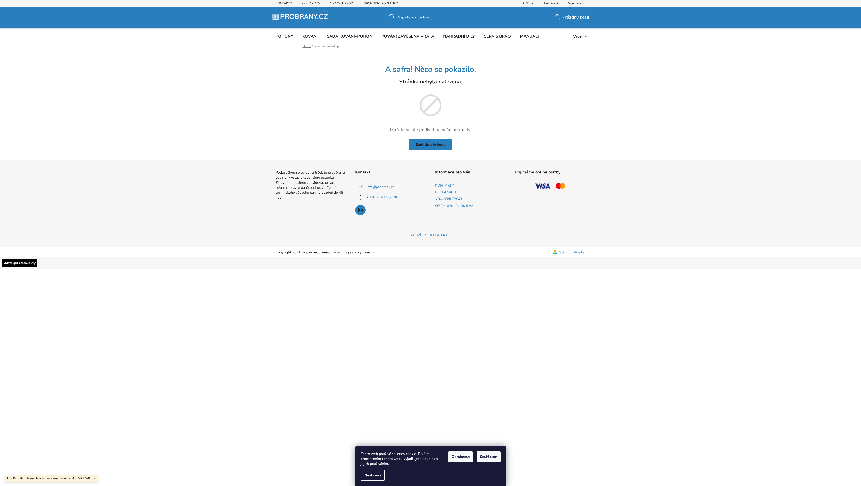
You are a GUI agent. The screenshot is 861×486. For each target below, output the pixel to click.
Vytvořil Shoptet (572, 252)
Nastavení (372, 475)
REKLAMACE (311, 3)
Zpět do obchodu (431, 144)
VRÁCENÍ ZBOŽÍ (342, 3)
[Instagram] (360, 210)
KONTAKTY (284, 3)
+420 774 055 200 (382, 197)
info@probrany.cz (380, 186)
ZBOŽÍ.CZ (418, 235)
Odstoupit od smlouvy (20, 263)
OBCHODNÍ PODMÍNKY (381, 3)
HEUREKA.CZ (439, 235)
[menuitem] (284, 36)
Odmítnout (461, 456)
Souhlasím (488, 456)
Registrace (574, 3)
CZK (526, 3)
